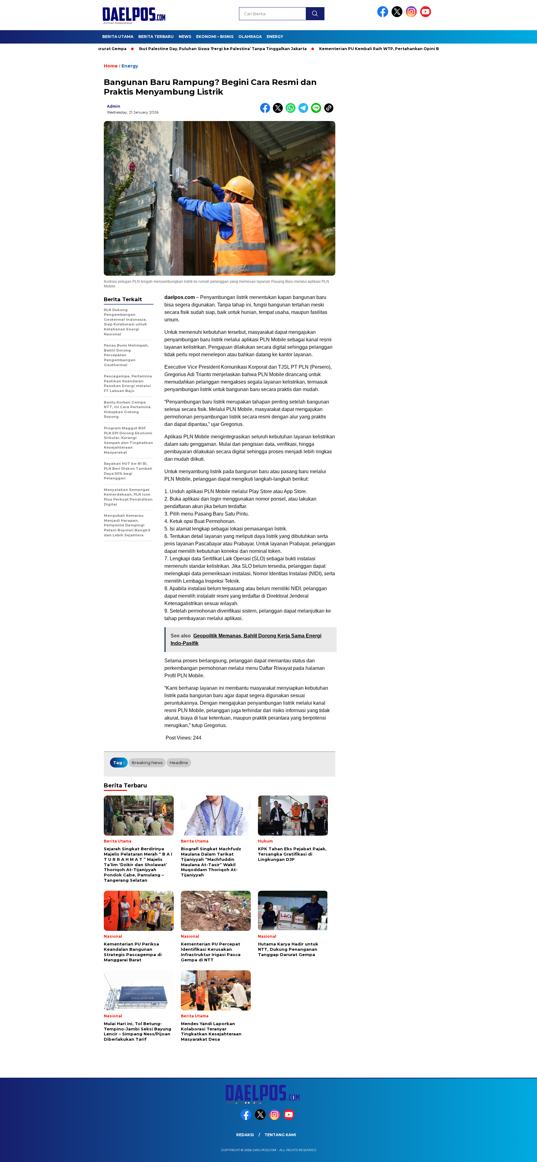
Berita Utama (117, 36)
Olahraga (250, 36)
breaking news (147, 762)
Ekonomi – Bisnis (214, 36)
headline (179, 762)
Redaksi (245, 1134)
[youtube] (426, 15)
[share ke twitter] (279, 111)
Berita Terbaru (156, 36)
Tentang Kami (280, 1134)
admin (113, 106)
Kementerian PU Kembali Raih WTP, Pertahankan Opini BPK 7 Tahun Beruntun (367, 48)
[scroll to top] (515, 1152)
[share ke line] (317, 111)
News (185, 36)
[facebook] (383, 15)
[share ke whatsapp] (292, 111)
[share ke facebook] (266, 111)
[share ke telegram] (304, 111)
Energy (275, 36)
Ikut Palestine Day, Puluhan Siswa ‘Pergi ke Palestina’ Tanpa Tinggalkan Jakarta (189, 48)
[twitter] (398, 15)
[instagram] (412, 15)
